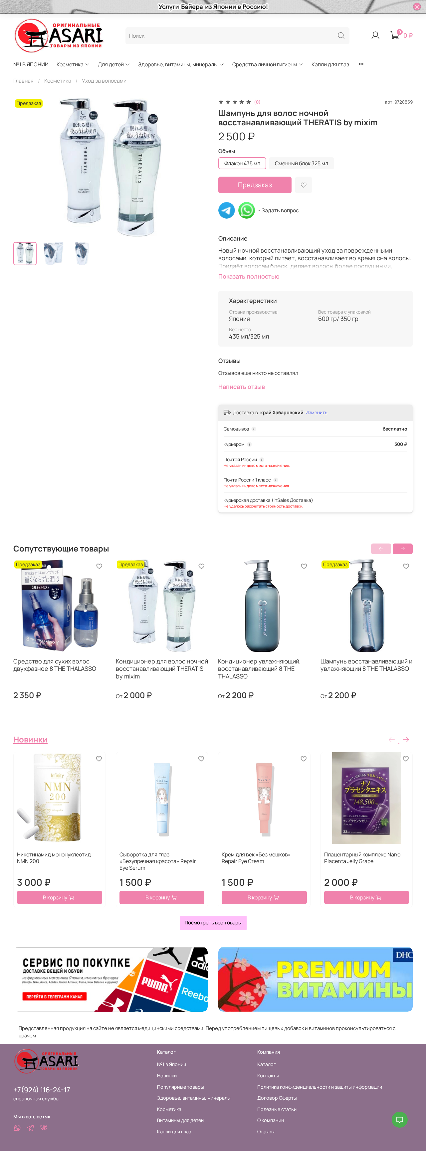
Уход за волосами (104, 80)
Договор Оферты (277, 1098)
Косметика (70, 64)
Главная (23, 80)
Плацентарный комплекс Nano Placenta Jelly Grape (362, 857)
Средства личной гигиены (264, 64)
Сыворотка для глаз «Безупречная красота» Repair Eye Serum (157, 860)
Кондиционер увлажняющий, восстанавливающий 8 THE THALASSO (259, 668)
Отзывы (266, 1131)
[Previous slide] (24, 167)
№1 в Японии (171, 1064)
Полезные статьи (277, 1109)
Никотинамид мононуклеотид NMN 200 (54, 857)
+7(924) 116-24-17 (41, 1089)
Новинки (30, 739)
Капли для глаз (330, 64)
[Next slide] (197, 167)
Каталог (266, 1064)
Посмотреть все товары (213, 922)
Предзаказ (255, 184)
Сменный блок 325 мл (301, 163)
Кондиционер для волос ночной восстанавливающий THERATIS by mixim (162, 668)
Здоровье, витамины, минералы (178, 64)
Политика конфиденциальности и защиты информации (319, 1087)
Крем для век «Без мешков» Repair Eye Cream (256, 857)
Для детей (111, 64)
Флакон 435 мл (242, 163)
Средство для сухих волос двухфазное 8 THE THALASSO (54, 664)
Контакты (268, 1075)
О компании (270, 1120)
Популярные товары (180, 1087)
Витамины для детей (180, 1120)
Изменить (316, 413)
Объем (226, 151)
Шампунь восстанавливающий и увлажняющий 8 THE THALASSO (366, 664)
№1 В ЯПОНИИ (31, 64)
